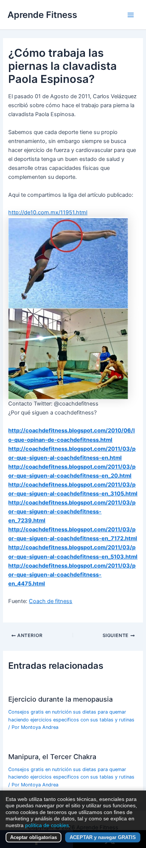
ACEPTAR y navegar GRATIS (103, 837)
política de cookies (47, 825)
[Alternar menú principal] (131, 15)
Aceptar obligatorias (33, 837)
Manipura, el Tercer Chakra (52, 756)
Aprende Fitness (42, 14)
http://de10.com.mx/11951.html (47, 212)
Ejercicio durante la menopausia (60, 699)
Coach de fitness (50, 601)
